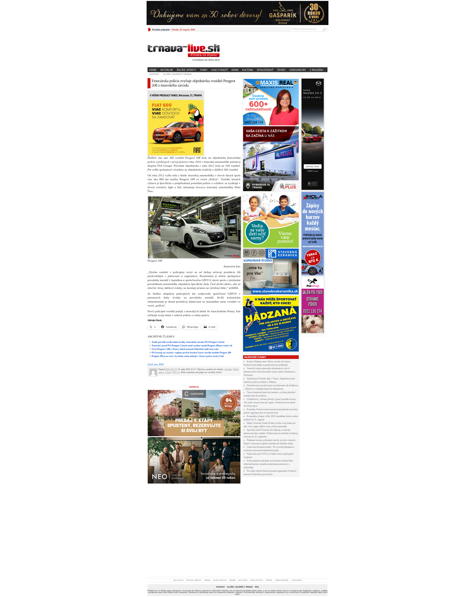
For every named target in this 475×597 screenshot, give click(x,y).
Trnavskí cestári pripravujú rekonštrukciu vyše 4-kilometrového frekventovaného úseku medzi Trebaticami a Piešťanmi (269, 371)
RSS (257, 587)
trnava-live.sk (188, 591)
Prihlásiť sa (152, 591)
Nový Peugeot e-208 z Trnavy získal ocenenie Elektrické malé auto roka (185, 349)
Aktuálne (166, 70)
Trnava (168, 372)
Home (153, 70)
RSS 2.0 (176, 372)
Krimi (235, 70)
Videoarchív (297, 70)
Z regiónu (316, 70)
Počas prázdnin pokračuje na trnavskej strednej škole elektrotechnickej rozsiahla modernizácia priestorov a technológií (268, 464)
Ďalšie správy (186, 70)
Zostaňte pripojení (161, 29)
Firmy (204, 70)
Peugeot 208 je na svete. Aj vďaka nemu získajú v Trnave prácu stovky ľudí (188, 356)
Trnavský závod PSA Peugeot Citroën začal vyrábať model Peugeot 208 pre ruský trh (192, 345)
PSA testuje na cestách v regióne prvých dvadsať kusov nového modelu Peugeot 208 (191, 352)
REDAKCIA (171, 369)
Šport (281, 70)
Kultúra (247, 70)
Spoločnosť (265, 70)
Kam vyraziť (219, 70)
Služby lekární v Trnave (177, 74)
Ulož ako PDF (156, 364)
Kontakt (154, 74)
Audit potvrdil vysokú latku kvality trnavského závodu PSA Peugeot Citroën (188, 342)
